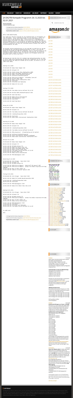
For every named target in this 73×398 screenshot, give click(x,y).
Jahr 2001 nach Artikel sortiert (55, 144)
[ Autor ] (37, 30)
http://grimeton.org (53, 358)
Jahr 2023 (50, 49)
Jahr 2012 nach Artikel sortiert (55, 79)
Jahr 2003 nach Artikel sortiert (55, 132)
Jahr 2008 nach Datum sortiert (55, 105)
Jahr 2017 (50, 66)
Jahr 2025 (50, 43)
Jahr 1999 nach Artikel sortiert (55, 155)
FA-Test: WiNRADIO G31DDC (56, 189)
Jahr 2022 (50, 52)
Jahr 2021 (50, 54)
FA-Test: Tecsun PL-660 (55, 210)
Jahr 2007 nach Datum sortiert (55, 110)
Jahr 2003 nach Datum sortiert (55, 130)
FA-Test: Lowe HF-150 (54, 204)
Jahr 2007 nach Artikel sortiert (55, 107)
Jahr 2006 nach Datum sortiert (55, 116)
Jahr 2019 (50, 60)
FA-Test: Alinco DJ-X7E (54, 195)
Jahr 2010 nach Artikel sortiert (55, 93)
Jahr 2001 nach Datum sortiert (55, 141)
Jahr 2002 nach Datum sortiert (55, 135)
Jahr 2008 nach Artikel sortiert (55, 102)
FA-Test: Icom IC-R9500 (55, 220)
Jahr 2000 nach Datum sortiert (55, 146)
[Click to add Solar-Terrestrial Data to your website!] (54, 180)
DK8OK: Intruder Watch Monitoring (57, 224)
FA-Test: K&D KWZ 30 (54, 213)
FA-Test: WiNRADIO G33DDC (56, 190)
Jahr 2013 (50, 77)
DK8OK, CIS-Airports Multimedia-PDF (58, 201)
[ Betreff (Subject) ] (31, 30)
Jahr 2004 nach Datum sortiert (55, 124)
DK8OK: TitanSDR (53, 202)
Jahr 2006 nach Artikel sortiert (55, 113)
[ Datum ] (21, 30)
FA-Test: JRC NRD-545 (54, 221)
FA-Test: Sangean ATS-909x (55, 216)
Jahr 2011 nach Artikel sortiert (55, 85)
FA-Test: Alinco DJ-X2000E (55, 207)
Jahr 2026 (50, 40)
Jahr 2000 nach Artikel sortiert (55, 149)
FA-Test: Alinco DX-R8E (54, 194)
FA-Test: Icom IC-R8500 (55, 215)
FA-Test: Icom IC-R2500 (55, 198)
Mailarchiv (10, 13)
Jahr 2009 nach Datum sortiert (55, 96)
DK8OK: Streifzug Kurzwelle (55, 193)
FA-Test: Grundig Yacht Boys (56, 211)
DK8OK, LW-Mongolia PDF (55, 197)
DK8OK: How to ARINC (55, 206)
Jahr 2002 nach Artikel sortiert (55, 138)
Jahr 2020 (50, 57)
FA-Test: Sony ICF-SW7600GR (56, 217)
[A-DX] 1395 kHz (26, 27)
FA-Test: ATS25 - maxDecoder (56, 188)
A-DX (4, 13)
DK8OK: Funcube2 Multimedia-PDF (57, 225)
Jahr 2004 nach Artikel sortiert (55, 127)
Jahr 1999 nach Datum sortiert (55, 152)
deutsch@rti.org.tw (61, 281)
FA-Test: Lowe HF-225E (55, 203)
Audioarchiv (27, 13)
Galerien (51, 13)
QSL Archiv (35, 13)
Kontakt (58, 13)
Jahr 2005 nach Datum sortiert (55, 121)
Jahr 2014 (50, 74)
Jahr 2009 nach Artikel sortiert (55, 99)
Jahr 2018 (50, 63)
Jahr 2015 (50, 71)
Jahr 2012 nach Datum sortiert (55, 82)
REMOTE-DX (18, 13)
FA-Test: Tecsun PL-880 (55, 222)
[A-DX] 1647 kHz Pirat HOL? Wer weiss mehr (32, 29)
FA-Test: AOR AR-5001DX (55, 208)
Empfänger (43, 13)
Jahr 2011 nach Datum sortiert (55, 88)
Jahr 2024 (50, 46)
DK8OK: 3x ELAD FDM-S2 (55, 192)
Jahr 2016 (50, 68)
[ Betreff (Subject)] (31, 219)
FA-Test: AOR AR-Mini (54, 212)
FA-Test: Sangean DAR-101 (55, 219)
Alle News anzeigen (53, 380)
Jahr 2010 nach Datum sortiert (55, 91)
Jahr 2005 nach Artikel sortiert (55, 118)
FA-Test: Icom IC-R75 (54, 199)
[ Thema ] (25, 30)
